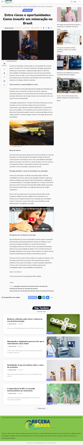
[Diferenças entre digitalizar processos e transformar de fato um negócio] (69, 62)
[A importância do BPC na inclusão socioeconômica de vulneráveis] (63, 394)
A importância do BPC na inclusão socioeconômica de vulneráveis (21, 390)
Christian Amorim (34, 286)
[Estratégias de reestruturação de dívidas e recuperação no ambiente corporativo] (69, 14)
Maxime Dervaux (9, 28)
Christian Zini (43, 286)
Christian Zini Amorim (15, 288)
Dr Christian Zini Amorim (30, 288)
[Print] (48, 28)
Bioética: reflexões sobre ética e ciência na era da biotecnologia (24, 320)
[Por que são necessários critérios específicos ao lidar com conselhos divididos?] (69, 37)
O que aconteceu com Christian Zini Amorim (22, 291)
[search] (72, 1)
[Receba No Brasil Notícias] (9, 1)
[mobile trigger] (3, 1)
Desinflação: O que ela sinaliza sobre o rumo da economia (25, 366)
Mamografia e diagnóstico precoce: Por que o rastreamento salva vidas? (25, 342)
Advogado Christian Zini (21, 286)
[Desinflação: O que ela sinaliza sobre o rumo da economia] (63, 370)
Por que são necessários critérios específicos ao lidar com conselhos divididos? (66, 49)
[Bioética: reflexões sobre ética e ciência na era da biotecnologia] (63, 324)
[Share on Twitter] (43, 28)
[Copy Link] (46, 28)
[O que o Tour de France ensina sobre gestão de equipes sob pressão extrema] (69, 85)
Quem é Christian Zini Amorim (45, 291)
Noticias (27, 10)
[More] (51, 28)
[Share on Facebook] (41, 28)
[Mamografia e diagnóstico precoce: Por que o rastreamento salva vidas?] (63, 347)
